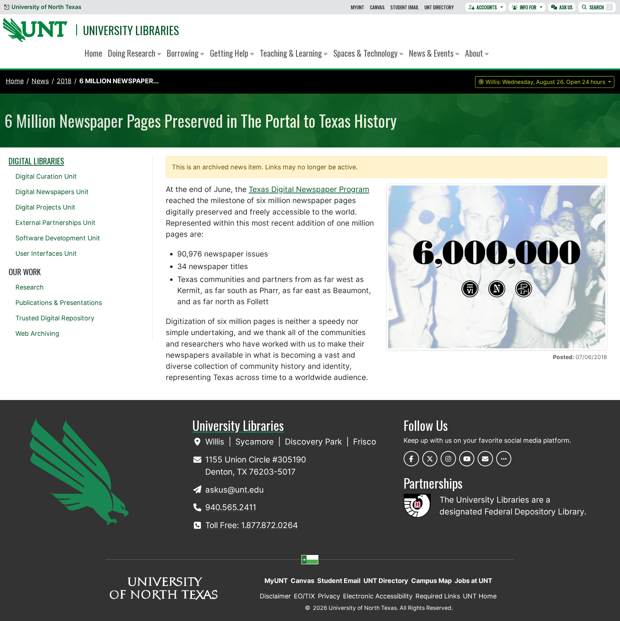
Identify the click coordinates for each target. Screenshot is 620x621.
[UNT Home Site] (79, 471)
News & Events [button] (432, 53)
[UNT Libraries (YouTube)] (467, 458)
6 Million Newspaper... (119, 81)
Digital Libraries (36, 161)
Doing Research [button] (132, 53)
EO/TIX (304, 596)
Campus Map (431, 580)
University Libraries (131, 30)
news (40, 81)
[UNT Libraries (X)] (430, 458)
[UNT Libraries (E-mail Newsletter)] (485, 458)
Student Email (404, 7)
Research (29, 287)
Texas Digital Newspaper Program (309, 189)
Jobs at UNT (473, 580)
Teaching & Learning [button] (292, 53)
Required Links (437, 596)
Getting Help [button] (230, 53)
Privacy (329, 596)
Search (600, 7)
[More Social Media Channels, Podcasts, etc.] (504, 458)
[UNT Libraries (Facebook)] (411, 458)
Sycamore (255, 441)
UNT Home (480, 596)
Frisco (364, 441)
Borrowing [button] (183, 53)
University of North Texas (46, 7)
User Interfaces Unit (46, 253)
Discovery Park (314, 441)
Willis (215, 441)
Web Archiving (37, 333)
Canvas (377, 7)
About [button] (475, 53)
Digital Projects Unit (45, 207)
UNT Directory (439, 7)
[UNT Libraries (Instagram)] (448, 458)
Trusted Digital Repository (54, 318)
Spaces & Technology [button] (366, 53)
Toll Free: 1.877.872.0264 (251, 525)
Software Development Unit (57, 238)
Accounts (486, 7)
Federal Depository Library (534, 511)
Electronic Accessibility (378, 596)
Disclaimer (275, 596)
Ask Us (566, 7)
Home (93, 53)
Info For (528, 7)
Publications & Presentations (58, 302)
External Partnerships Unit (55, 222)
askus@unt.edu (234, 489)
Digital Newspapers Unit (52, 192)
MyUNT (357, 7)
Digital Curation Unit (46, 176)
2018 (64, 81)
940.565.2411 (230, 507)
